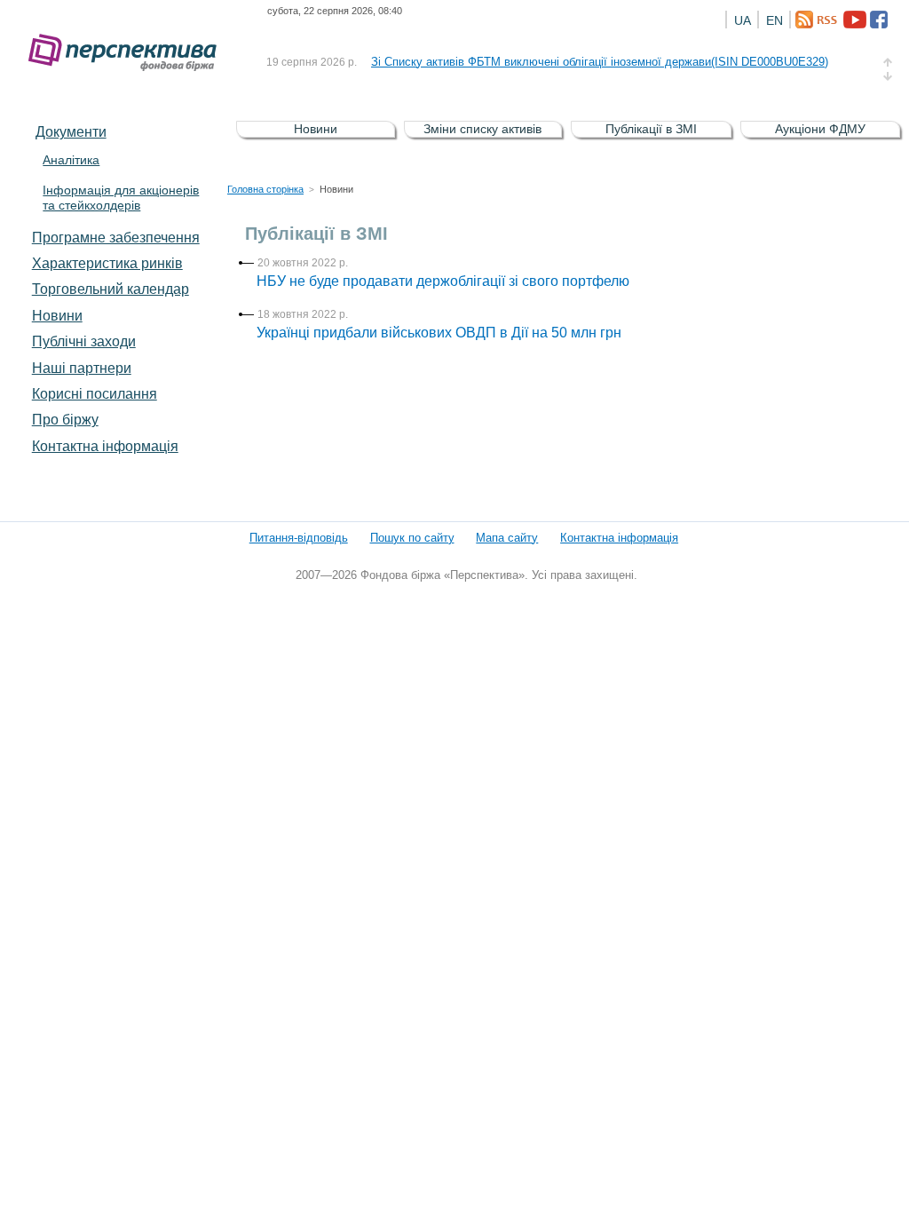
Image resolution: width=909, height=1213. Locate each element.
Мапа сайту (507, 537)
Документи (71, 131)
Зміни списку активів (482, 129)
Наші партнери (81, 368)
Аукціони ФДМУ (820, 129)
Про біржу (65, 419)
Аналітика (71, 160)
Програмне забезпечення (116, 237)
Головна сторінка (265, 189)
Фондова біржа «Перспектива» (127, 53)
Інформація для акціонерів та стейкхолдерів (121, 197)
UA (742, 20)
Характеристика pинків (107, 263)
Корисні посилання (94, 393)
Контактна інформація (105, 446)
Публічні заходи (84, 341)
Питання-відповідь (298, 537)
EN (774, 20)
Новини (57, 315)
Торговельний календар (110, 289)
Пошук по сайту (412, 537)
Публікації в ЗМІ (651, 129)
